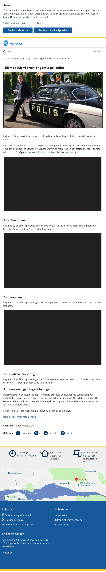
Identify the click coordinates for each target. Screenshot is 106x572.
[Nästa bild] (100, 100)
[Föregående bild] (5, 100)
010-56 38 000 (89, 456)
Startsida (8, 58)
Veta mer (19, 58)
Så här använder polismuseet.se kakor (23, 23)
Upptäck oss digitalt (36, 58)
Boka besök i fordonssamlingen (19, 416)
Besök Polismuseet (27, 455)
